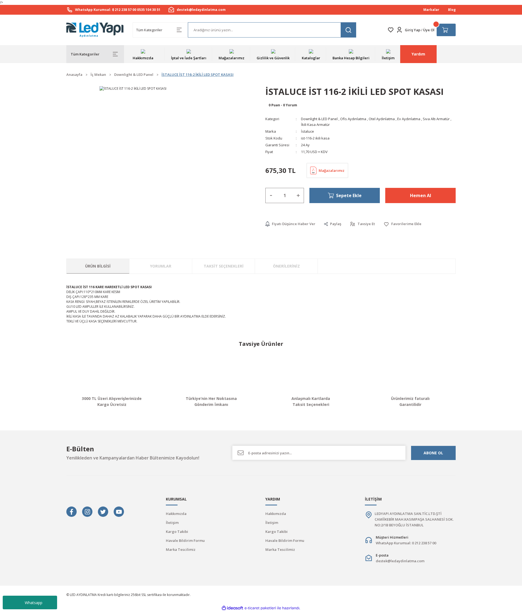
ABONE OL (433, 452)
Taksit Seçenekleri (224, 266)
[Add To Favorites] (402, 224)
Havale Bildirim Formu (185, 540)
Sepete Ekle (349, 195)
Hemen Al (420, 195)
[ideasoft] (232, 608)
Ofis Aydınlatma (353, 118)
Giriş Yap (412, 29)
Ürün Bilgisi (98, 266)
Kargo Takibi (177, 531)
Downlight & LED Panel (319, 118)
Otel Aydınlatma (382, 118)
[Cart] (446, 30)
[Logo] (95, 30)
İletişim (172, 522)
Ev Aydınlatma (408, 118)
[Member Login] (399, 30)
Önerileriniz (286, 266)
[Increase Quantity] (298, 195)
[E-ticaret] (260, 608)
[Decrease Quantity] (271, 195)
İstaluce (307, 131)
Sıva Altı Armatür (436, 118)
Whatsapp (33, 602)
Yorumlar (160, 266)
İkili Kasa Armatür (315, 124)
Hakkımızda (176, 513)
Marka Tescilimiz (180, 549)
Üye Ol (428, 29)
